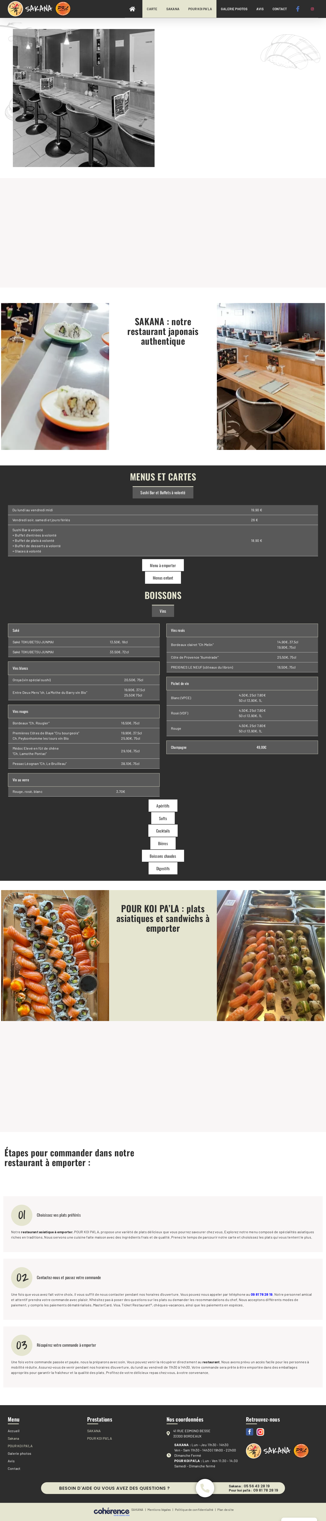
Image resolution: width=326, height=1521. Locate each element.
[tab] (163, 492)
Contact (14, 1468)
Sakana (13, 1438)
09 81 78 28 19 (265, 1490)
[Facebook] (249, 1431)
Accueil (14, 1431)
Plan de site (225, 1509)
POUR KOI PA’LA (20, 1446)
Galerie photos (19, 1453)
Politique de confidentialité (194, 1509)
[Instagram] (260, 1432)
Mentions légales (159, 1509)
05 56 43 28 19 (257, 1486)
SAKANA (94, 1431)
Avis (11, 1461)
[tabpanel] (163, 528)
